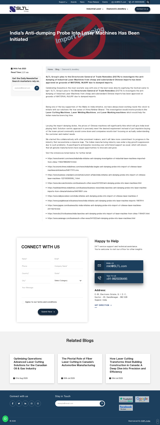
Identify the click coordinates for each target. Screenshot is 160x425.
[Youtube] (32, 403)
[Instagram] (38, 403)
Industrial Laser (94, 9)
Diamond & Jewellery (116, 9)
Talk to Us (111, 276)
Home (50, 69)
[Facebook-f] (13, 403)
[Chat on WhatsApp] (5, 419)
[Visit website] (126, 399)
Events (105, 2)
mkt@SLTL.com (120, 2)
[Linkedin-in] (25, 403)
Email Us (110, 263)
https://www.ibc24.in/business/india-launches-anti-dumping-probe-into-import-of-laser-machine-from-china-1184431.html (98, 214)
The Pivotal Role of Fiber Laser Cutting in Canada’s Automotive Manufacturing (78, 362)
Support (62, 2)
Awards (74, 2)
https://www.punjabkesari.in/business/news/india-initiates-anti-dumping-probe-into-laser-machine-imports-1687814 (96, 201)
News (82, 2)
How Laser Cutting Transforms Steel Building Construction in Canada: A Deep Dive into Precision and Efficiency (128, 365)
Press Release (93, 2)
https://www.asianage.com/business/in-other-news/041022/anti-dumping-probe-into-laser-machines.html (91, 218)
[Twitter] (19, 403)
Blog (57, 69)
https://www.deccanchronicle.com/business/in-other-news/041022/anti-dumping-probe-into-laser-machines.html (94, 183)
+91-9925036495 (137, 2)
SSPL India (145, 421)
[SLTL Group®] (19, 9)
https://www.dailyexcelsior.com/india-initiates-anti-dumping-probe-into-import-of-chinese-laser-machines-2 (93, 196)
